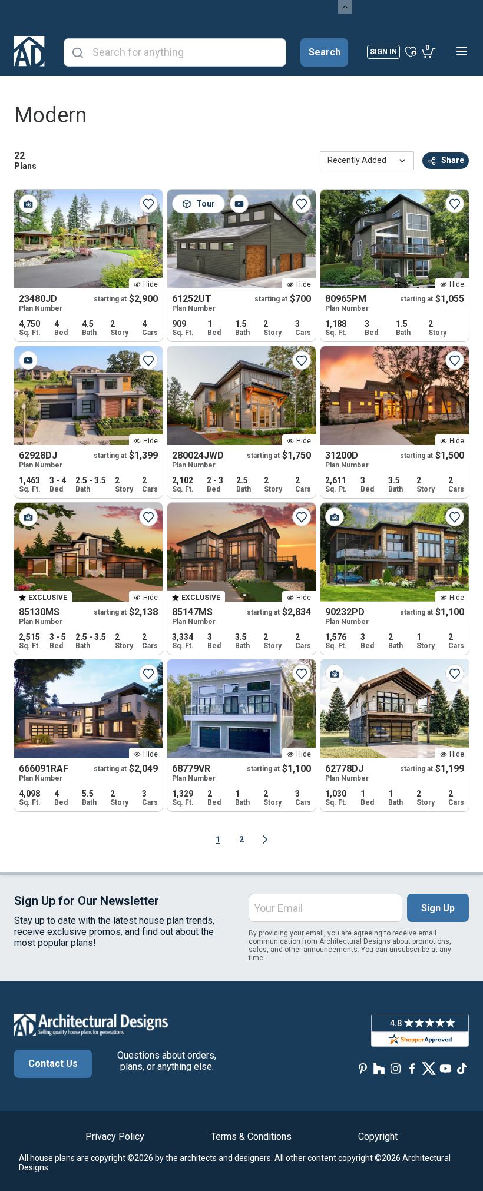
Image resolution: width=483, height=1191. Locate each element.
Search (324, 52)
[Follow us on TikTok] (462, 1068)
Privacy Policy (114, 1136)
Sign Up (438, 908)
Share (452, 160)
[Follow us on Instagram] (396, 1068)
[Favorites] (411, 51)
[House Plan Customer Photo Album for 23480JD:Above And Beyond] (28, 203)
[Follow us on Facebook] (412, 1068)
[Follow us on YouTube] (445, 1068)
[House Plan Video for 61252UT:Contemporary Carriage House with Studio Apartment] (239, 203)
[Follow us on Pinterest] (363, 1068)
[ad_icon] (29, 51)
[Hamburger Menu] (462, 51)
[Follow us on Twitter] (429, 1068)
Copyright (378, 1136)
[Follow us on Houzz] (379, 1068)
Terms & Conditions (251, 1136)
